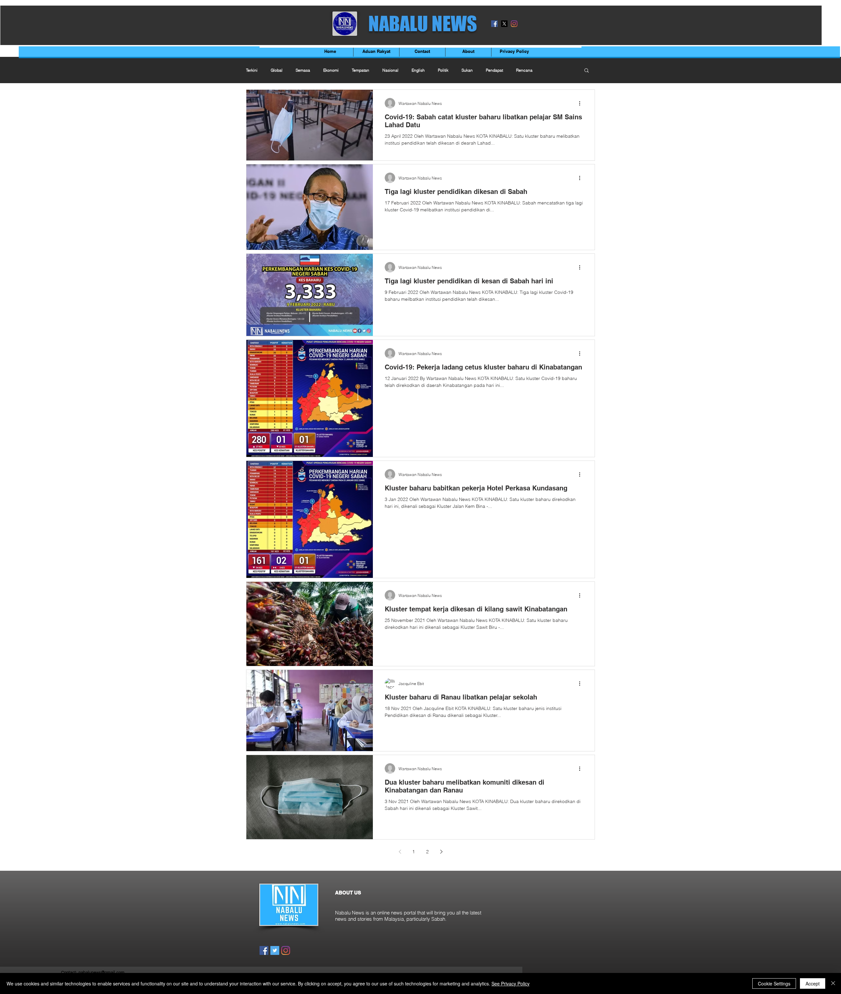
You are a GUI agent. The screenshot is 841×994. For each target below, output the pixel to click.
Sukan (467, 70)
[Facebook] (494, 23)
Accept (813, 983)
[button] (586, 70)
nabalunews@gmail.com (102, 972)
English (418, 70)
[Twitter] (274, 950)
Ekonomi (331, 70)
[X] (504, 23)
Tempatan (360, 70)
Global (277, 70)
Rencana (524, 70)
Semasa (303, 70)
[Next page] (441, 852)
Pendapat (494, 70)
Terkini (252, 70)
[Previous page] (400, 852)
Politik (443, 70)
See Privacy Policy (510, 983)
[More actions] (582, 103)
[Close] (833, 983)
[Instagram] (514, 23)
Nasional (390, 70)
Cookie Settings (774, 983)
